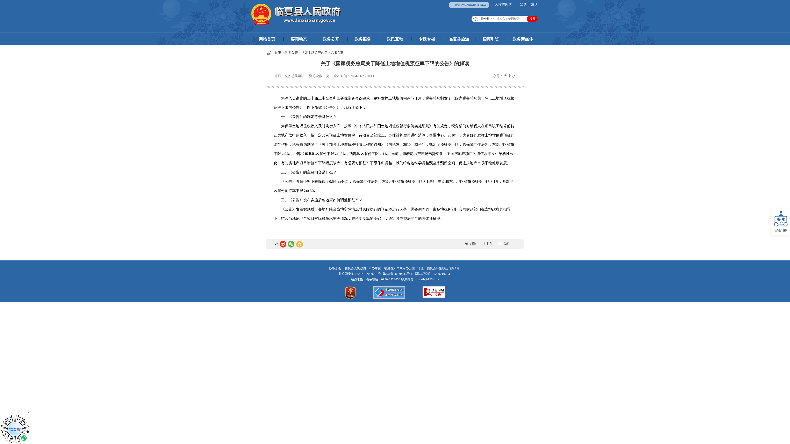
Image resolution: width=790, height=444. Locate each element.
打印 (490, 243)
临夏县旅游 (459, 39)
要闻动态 (299, 39)
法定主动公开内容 (314, 52)
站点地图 (358, 279)
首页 (278, 52)
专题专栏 (427, 39)
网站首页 (267, 39)
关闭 (506, 243)
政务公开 (331, 39)
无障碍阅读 (503, 4)
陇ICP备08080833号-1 (397, 273)
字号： (498, 76)
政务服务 (363, 39)
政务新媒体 (523, 39)
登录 (523, 4)
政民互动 (395, 39)
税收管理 (337, 52)
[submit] (532, 19)
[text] (505, 19)
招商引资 (491, 39)
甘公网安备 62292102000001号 (360, 273)
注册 (534, 4)
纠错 (473, 243)
